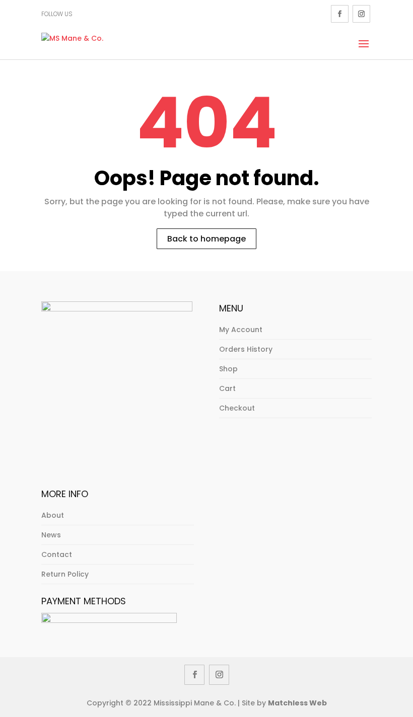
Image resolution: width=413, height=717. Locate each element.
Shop (228, 369)
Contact (56, 554)
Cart (227, 388)
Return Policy (65, 574)
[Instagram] (361, 14)
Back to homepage (206, 239)
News (51, 535)
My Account (240, 330)
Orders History (245, 349)
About (52, 515)
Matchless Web (297, 703)
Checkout (237, 408)
